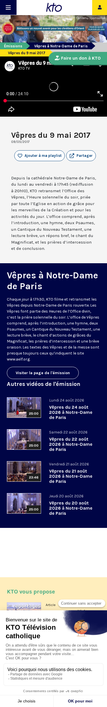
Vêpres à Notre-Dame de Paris (61, 46)
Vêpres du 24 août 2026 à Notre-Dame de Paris (70, 412)
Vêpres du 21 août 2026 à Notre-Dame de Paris (70, 476)
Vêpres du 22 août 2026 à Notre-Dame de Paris (70, 444)
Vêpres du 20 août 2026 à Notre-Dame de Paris (70, 508)
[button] (81, 155)
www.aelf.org (18, 359)
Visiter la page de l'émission (43, 372)
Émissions (13, 46)
